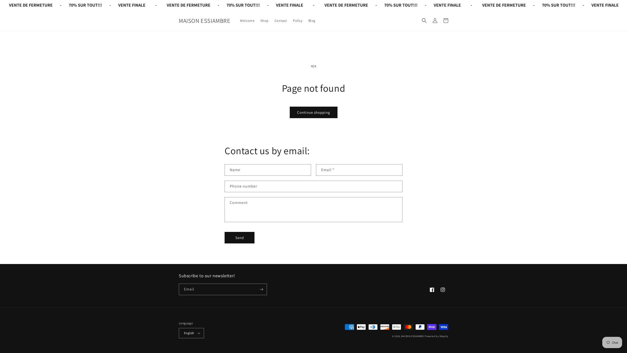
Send (239, 237)
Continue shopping (313, 112)
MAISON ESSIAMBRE (412, 336)
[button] (424, 20)
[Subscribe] (261, 289)
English (189, 333)
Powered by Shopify (436, 336)
